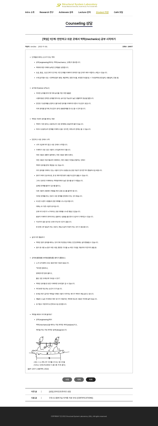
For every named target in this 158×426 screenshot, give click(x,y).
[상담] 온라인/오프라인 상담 (60, 391)
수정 (67, 379)
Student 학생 (102, 12)
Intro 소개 (29, 12)
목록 (91, 379)
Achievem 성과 (66, 12)
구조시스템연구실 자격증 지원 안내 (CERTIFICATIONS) (71, 398)
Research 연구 (46, 12)
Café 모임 (118, 12)
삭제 (79, 379)
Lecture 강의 (84, 12)
